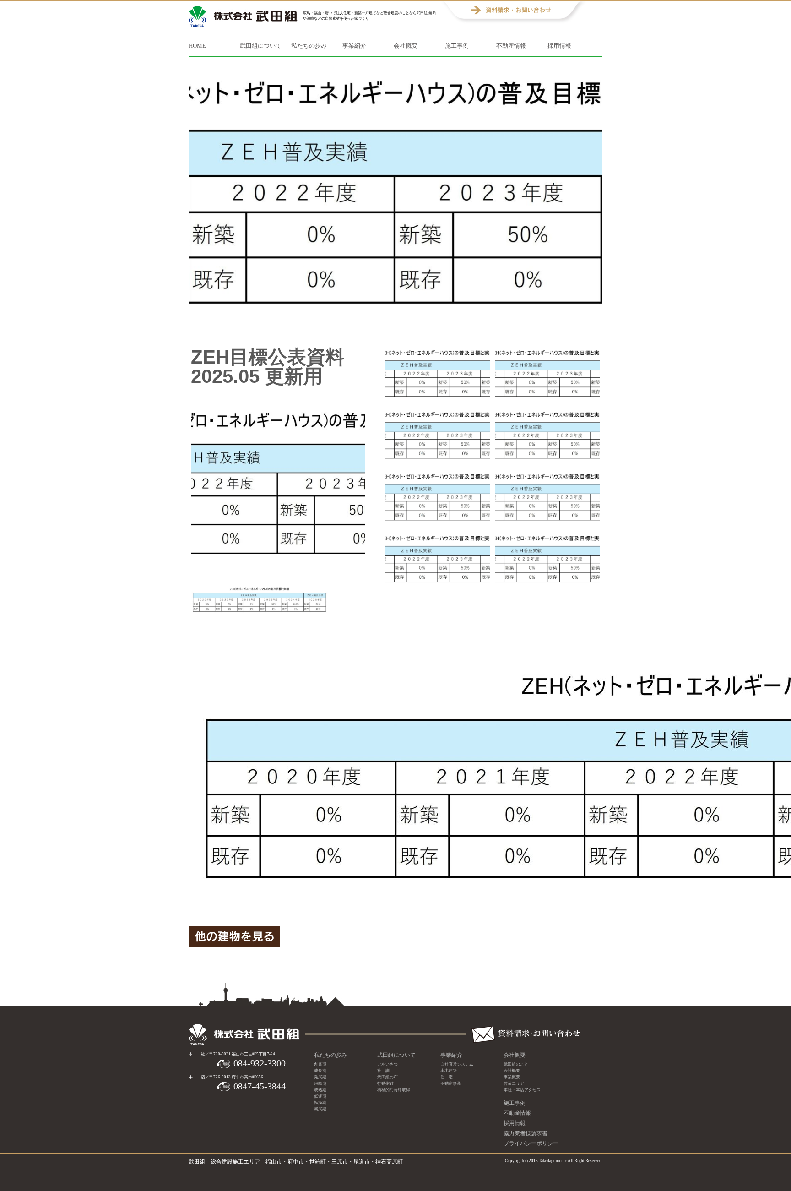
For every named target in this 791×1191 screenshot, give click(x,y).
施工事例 (457, 46)
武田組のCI (387, 1077)
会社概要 (405, 46)
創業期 (320, 1064)
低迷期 (320, 1096)
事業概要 (512, 1077)
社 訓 (383, 1070)
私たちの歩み (309, 46)
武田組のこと (516, 1064)
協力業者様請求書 (525, 1133)
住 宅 (446, 1077)
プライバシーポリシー (531, 1143)
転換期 (320, 1102)
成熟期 (320, 1090)
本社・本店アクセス (522, 1090)
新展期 (320, 1109)
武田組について (261, 46)
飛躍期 (320, 1083)
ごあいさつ (387, 1064)
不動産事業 (450, 1083)
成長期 (320, 1070)
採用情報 (559, 46)
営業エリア (514, 1083)
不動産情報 (511, 46)
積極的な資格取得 (393, 1090)
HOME (197, 46)
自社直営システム (456, 1064)
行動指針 (385, 1083)
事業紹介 (354, 46)
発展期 (320, 1077)
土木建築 (448, 1070)
